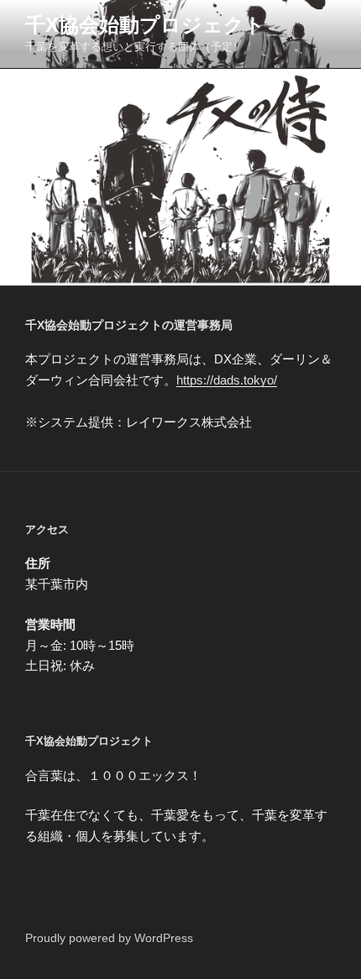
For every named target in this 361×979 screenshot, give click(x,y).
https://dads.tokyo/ (226, 380)
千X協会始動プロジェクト (145, 24)
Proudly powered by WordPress (109, 938)
